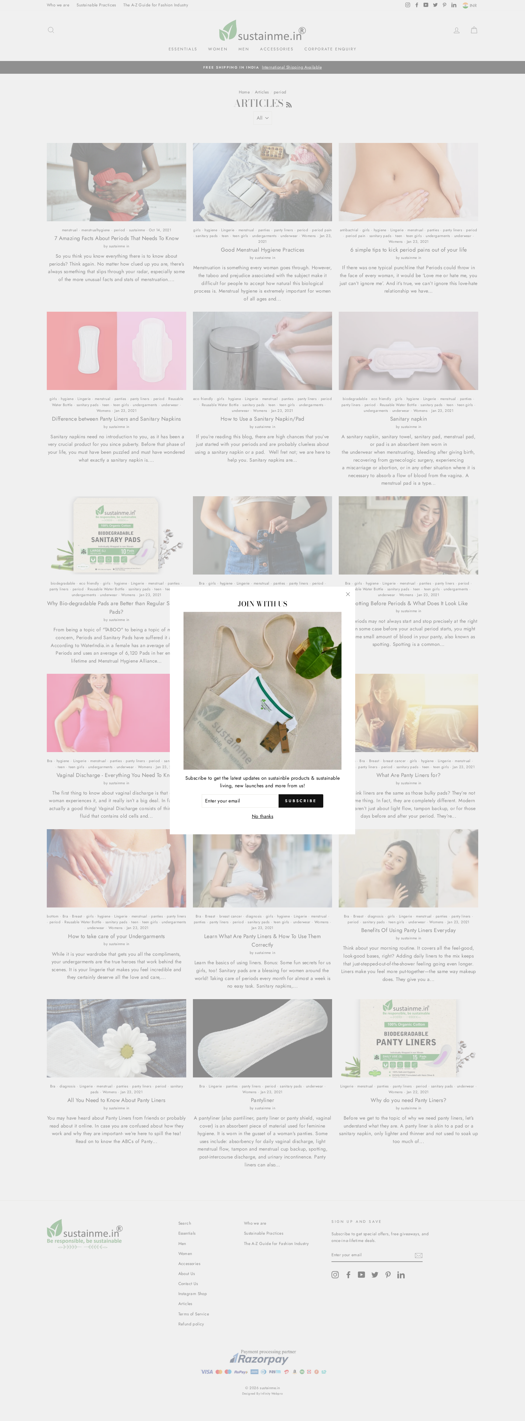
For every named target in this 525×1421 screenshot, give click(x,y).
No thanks (262, 816)
